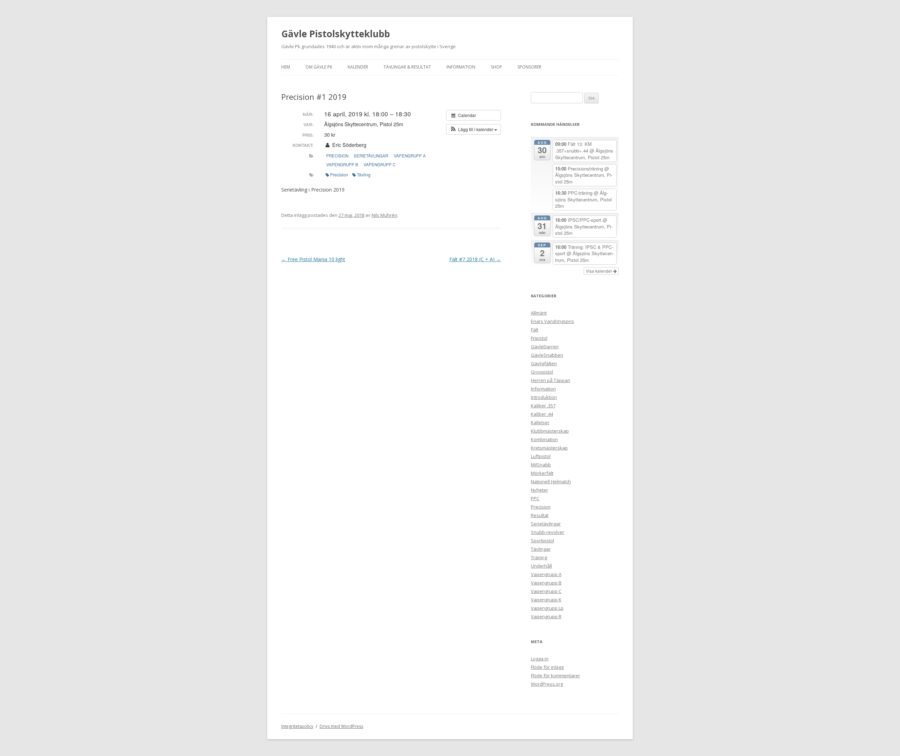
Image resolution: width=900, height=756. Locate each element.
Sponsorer (529, 67)
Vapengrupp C (380, 164)
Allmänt (539, 313)
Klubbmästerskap (550, 431)
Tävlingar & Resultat (407, 67)
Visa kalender (599, 271)
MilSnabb (541, 464)
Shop (496, 67)
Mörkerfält (542, 473)
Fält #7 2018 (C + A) (475, 259)
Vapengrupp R (546, 616)
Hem (285, 67)
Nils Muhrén (384, 215)
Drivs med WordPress (341, 726)
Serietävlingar (371, 156)
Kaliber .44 (542, 414)
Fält (534, 330)
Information (460, 67)
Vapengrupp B (342, 164)
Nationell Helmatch (551, 481)
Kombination (544, 439)
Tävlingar (541, 549)
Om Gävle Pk (319, 67)
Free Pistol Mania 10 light (313, 259)
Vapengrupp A (410, 156)
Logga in (539, 658)
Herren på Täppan (550, 380)
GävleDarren (545, 346)
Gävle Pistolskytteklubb (335, 33)
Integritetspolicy (297, 726)
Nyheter (539, 490)
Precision (337, 156)
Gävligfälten (544, 363)
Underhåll (541, 566)
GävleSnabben (547, 355)
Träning (539, 557)
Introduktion (544, 397)
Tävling (364, 174)
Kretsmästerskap (549, 448)
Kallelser (540, 422)
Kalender (358, 67)
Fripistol (539, 338)
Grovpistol (542, 372)
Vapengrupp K (546, 599)
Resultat (539, 515)
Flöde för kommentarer (555, 675)
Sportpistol (542, 540)
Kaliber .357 (543, 405)
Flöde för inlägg (547, 667)
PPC (535, 498)
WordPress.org (547, 684)
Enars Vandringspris (552, 321)
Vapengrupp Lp (547, 608)
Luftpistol (541, 456)
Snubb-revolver (547, 532)
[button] (473, 129)
